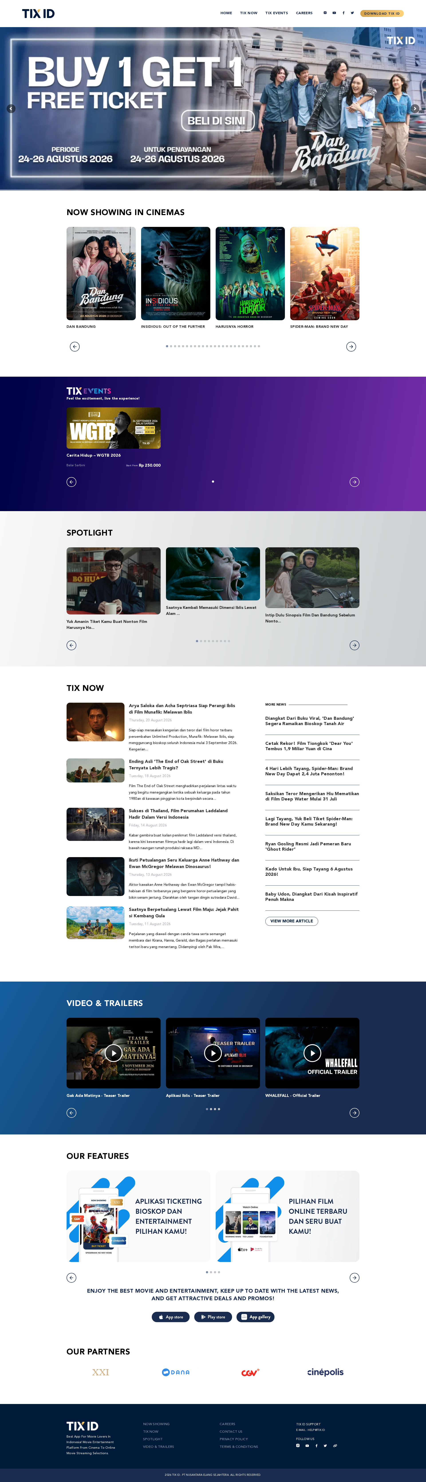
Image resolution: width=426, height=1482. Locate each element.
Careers (304, 13)
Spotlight (153, 1439)
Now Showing (156, 1424)
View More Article (291, 921)
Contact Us (231, 1432)
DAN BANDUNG (81, 327)
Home (226, 13)
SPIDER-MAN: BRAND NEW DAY (319, 327)
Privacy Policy (234, 1439)
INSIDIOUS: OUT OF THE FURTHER (173, 327)
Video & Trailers (158, 1447)
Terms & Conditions (239, 1447)
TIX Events (276, 13)
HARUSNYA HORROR (234, 327)
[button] (75, 347)
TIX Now (248, 13)
